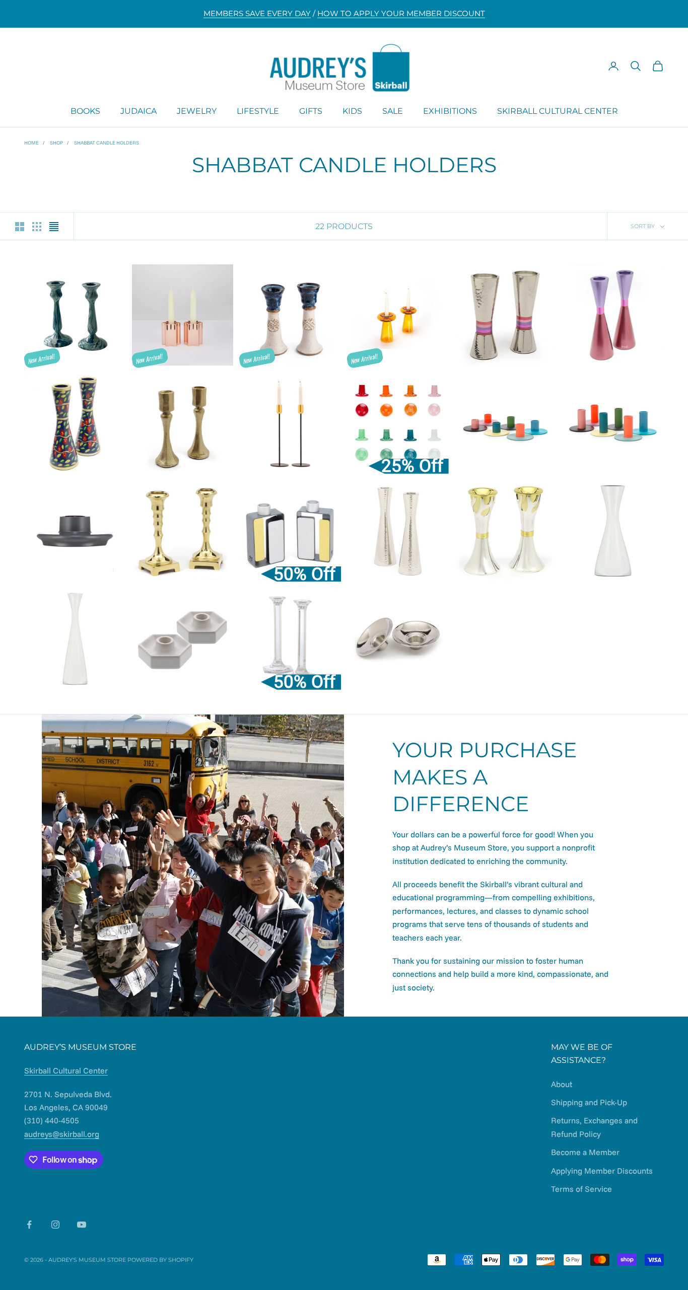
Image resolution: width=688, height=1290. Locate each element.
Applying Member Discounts (602, 1171)
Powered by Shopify (160, 1259)
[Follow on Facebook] (29, 1225)
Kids (352, 110)
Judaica (138, 110)
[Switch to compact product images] (53, 226)
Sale (392, 110)
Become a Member (585, 1152)
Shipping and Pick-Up (589, 1102)
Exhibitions (450, 110)
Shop (56, 142)
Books (85, 110)
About (561, 1084)
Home (31, 142)
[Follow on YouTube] (82, 1225)
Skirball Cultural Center (557, 110)
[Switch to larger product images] (19, 226)
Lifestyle (258, 110)
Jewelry (197, 110)
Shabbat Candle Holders (106, 142)
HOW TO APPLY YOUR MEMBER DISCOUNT (401, 13)
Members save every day (257, 13)
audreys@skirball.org (61, 1134)
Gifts (310, 110)
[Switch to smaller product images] (36, 226)
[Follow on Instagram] (55, 1225)
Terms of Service (581, 1189)
